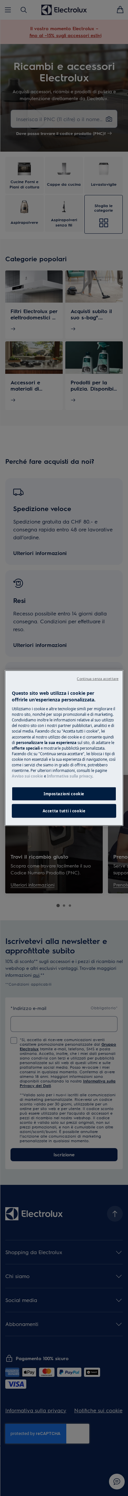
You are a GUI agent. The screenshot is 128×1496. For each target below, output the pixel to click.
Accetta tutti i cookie (64, 810)
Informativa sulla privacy (69, 776)
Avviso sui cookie (27, 776)
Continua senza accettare (97, 678)
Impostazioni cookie (64, 793)
